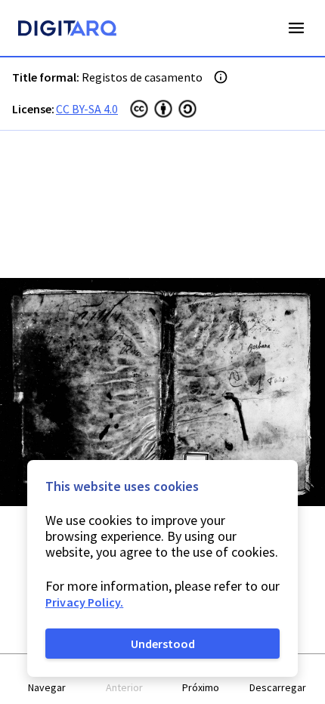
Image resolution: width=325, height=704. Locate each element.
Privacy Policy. (84, 602)
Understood (163, 643)
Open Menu (296, 28)
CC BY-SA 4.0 (87, 108)
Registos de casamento (142, 77)
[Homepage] (67, 30)
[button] (47, 679)
